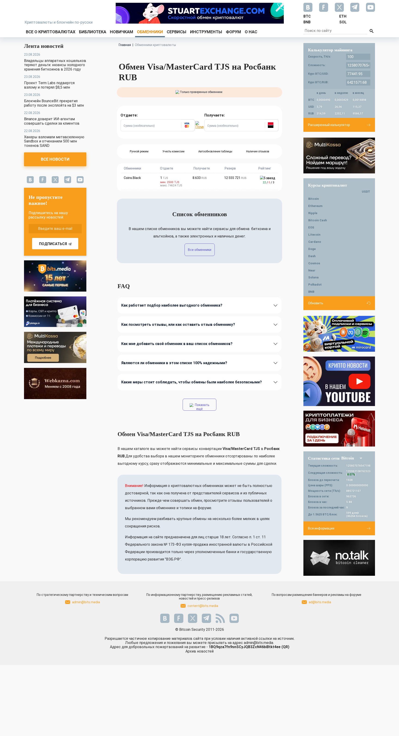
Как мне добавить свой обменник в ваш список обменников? (177, 344)
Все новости (55, 159)
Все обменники (199, 250)
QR (285, 647)
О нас (251, 31)
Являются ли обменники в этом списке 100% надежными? (174, 363)
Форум (233, 31)
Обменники (150, 31)
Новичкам (121, 31)
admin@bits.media (86, 602)
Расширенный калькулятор (329, 125)
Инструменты (206, 31)
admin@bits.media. (259, 643)
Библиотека (92, 31)
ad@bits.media (320, 602)
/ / (268, 182)
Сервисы (176, 31)
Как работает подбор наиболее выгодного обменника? (171, 305)
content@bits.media (202, 606)
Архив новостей (199, 651)
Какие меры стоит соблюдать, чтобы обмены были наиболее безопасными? (191, 382)
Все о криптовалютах (50, 31)
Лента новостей (43, 46)
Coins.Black (132, 178)
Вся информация (321, 528)
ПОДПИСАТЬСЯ (53, 244)
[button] (188, 125)
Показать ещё (201, 407)
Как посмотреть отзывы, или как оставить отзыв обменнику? (178, 324)
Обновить (315, 303)
